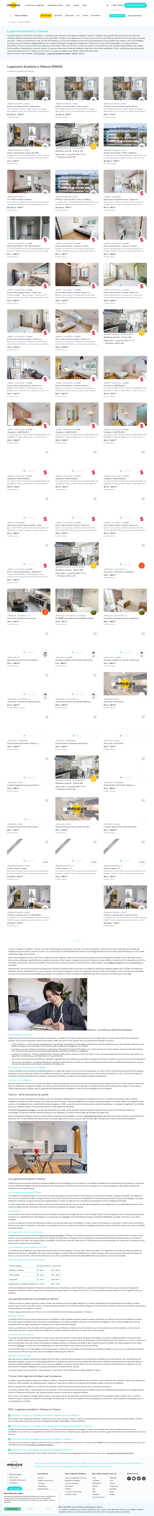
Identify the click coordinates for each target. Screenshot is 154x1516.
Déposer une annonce (135, 5)
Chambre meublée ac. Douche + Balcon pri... (122, 660)
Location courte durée (73, 1492)
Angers (112, 1494)
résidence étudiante (116, 963)
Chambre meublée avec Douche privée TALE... (74, 660)
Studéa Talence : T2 (112, 868)
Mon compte (118, 5)
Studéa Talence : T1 (63, 868)
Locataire (41, 1483)
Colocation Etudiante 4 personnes (21, 618)
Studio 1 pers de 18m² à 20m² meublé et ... (121, 153)
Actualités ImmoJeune (17, 1480)
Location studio (71, 1494)
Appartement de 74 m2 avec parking (22, 660)
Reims (112, 1492)
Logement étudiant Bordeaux (58, 53)
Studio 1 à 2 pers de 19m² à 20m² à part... (72, 106)
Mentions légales (15, 1474)
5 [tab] (33, 98)
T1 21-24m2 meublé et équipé (19, 199)
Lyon (111, 1480)
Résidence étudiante (72, 1480)
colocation (66, 1217)
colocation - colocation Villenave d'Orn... (24, 702)
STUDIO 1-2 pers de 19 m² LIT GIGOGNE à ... (25, 915)
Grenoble (95, 1494)
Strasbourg (114, 1486)
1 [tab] (24, 98)
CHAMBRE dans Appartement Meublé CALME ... (75, 618)
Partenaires (13, 1483)
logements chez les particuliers (51, 1235)
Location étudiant (71, 1483)
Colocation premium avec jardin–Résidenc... (73, 702)
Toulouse (95, 1480)
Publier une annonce (45, 1480)
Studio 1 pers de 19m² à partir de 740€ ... (24, 153)
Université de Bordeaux (27, 1110)
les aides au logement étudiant (40, 1445)
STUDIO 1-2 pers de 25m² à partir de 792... (121, 915)
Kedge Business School (94, 1116)
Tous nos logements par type (76, 1478)
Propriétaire (42, 1486)
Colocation (69, 1486)
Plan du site (13, 1477)
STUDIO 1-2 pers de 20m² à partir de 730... (121, 106)
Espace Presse (43, 1489)
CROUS (35, 43)
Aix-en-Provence (98, 1497)
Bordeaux (20, 1345)
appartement (135, 963)
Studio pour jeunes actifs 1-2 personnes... (24, 106)
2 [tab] (26, 98)
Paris (94, 1478)
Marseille (113, 1478)
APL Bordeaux (39, 53)
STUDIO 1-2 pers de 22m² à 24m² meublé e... (73, 199)
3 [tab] (28, 98)
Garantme (76, 1453)
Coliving (68, 1489)
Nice (94, 1492)
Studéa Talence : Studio (17, 868)
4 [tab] (31, 98)
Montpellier (96, 1483)
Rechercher (46, 15)
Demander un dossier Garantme (120, 1453)
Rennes (112, 1483)
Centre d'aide (14, 1489)
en (108, 5)
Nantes (95, 1486)
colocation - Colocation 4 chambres (119, 572)
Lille (93, 1489)
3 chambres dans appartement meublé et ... (122, 618)
